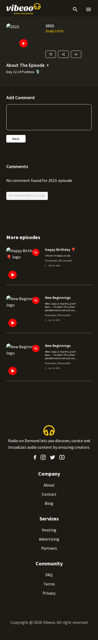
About (49, 485)
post (16, 139)
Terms (49, 583)
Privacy (49, 593)
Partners (49, 548)
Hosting (49, 529)
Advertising (49, 539)
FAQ (49, 574)
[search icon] (75, 9)
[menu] (87, 9)
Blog (49, 503)
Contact (49, 494)
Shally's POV (54, 31)
